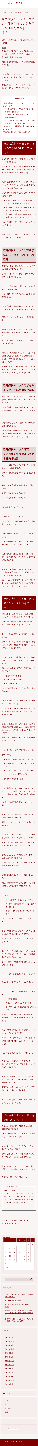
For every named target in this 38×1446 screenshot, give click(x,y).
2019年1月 (9, 1372)
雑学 (4, 48)
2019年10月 (9, 1365)
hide (22, 99)
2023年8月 (9, 1353)
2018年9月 (9, 1384)
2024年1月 (9, 1337)
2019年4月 (9, 1368)
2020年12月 (9, 1361)
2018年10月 (9, 1380)
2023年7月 (9, 1357)
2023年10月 (9, 1349)
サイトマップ (13, 1429)
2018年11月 (9, 1376)
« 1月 (6, 1267)
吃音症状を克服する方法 (11, 1177)
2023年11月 (9, 1345)
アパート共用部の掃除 (13, 1300)
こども (7, 1400)
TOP (13, 12)
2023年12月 (9, 1341)
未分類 (7, 1408)
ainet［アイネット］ (19, 3)
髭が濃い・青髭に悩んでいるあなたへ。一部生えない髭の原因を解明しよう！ (19, 1313)
